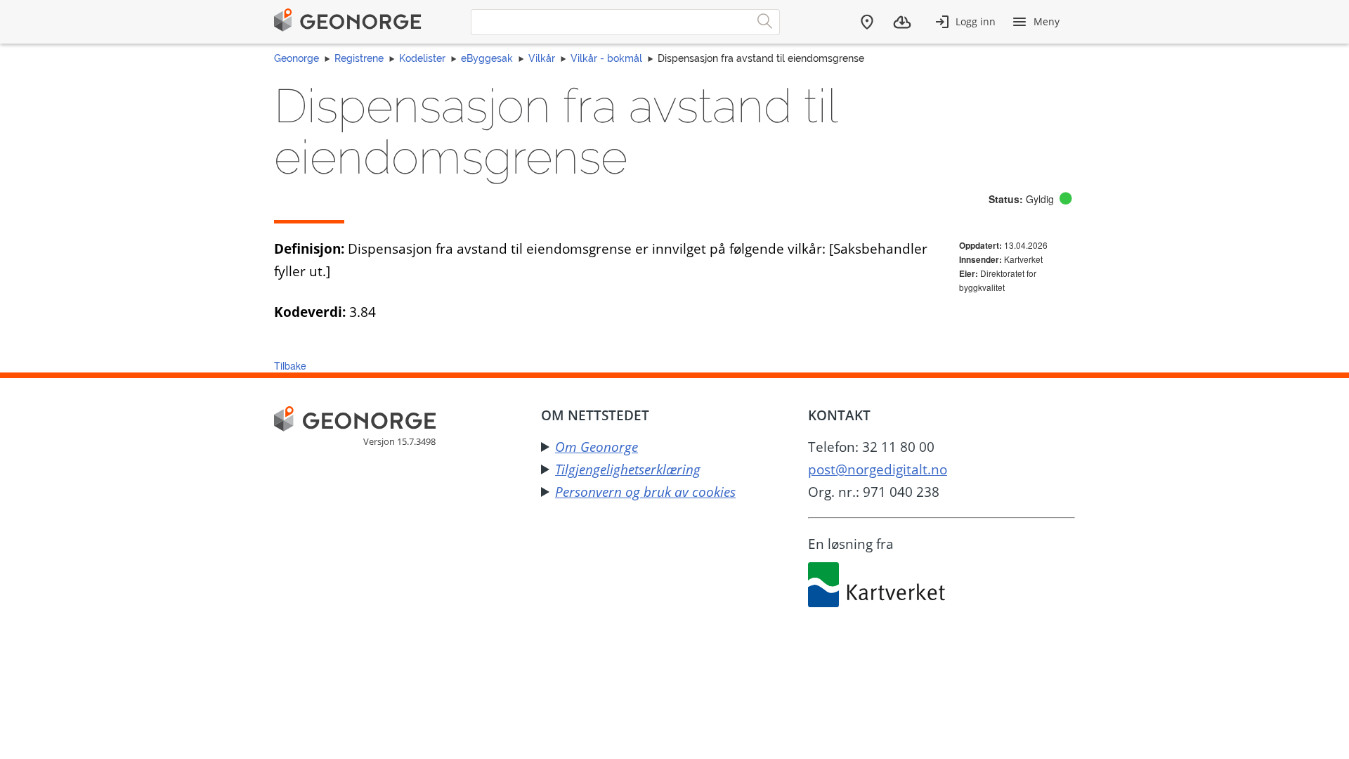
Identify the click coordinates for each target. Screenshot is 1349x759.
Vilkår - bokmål (606, 58)
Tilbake (290, 365)
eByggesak (487, 58)
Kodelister (422, 58)
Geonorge (296, 58)
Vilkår (541, 58)
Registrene (359, 58)
